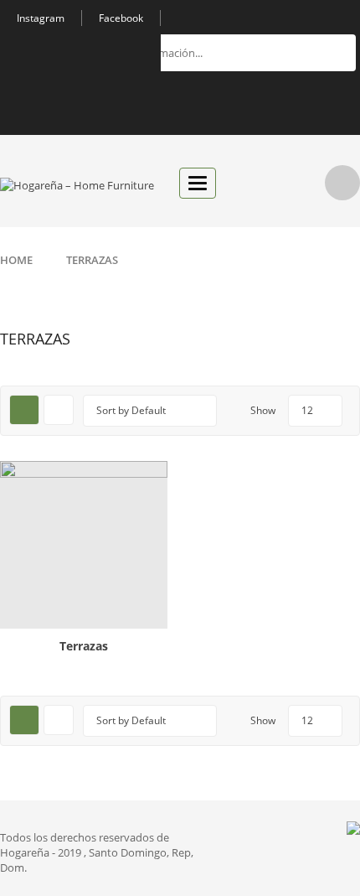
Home (16, 259)
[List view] (59, 410)
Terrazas (83, 646)
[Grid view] (24, 410)
